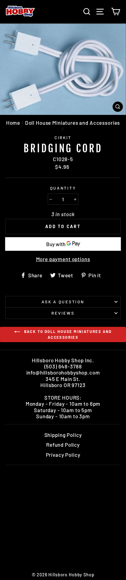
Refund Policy (63, 444)
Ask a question (63, 301)
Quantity (63, 188)
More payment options (63, 259)
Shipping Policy (63, 435)
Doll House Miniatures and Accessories (72, 123)
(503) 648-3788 (63, 366)
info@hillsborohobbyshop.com (63, 372)
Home (13, 123)
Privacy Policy (63, 455)
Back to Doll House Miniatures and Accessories (67, 334)
